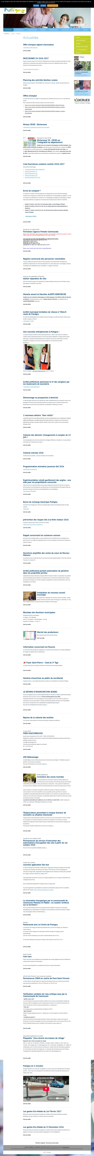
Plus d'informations (52, 5)
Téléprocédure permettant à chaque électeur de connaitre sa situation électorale (44, 813)
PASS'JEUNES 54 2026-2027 (36, 58)
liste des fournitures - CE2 (31, 175)
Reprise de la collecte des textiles (38, 717)
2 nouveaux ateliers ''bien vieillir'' (38, 415)
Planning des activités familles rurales (40, 80)
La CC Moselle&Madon (81, 49)
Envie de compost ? (31, 190)
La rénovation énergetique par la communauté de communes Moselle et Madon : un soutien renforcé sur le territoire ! (46, 902)
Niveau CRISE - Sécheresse (35, 124)
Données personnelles (52, 1143)
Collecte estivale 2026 (33, 452)
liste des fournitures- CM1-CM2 (32, 177)
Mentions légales (40, 1143)
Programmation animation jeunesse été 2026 (43, 466)
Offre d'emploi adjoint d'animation (38, 44)
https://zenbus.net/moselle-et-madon (43, 890)
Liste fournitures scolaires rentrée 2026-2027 (44, 164)
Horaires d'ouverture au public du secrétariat (43, 678)
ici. (53, 826)
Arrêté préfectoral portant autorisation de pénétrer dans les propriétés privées (46, 571)
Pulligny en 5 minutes (33, 1065)
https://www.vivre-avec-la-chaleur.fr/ (33, 524)
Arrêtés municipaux (80, 40)
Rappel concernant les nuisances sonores (41, 535)
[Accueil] (14, 13)
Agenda (78, 37)
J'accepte (36, 5)
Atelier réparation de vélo (34, 278)
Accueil (12, 33)
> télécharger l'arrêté (28, 321)
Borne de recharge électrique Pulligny (40, 502)
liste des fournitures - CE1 (31, 173)
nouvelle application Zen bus (36, 864)
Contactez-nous (65, 1147)
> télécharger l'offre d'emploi (30, 47)
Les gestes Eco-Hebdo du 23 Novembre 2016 (43, 1127)
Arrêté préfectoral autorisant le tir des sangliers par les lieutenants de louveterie (46, 382)
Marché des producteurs (47, 632)
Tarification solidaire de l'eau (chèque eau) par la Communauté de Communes (45, 995)
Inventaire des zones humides (50, 776)
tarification (26, 509)
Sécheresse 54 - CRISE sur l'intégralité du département (50, 141)
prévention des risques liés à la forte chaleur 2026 (46, 519)
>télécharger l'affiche (30, 216)
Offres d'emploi (30, 95)
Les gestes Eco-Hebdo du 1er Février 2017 (42, 1111)
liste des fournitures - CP (31, 171)
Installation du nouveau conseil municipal (51, 593)
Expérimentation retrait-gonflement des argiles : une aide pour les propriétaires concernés (47, 481)
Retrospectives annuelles (82, 46)
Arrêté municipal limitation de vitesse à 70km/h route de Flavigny (44, 313)
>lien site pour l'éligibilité (29, 491)
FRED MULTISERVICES (33, 733)
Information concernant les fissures (39, 647)
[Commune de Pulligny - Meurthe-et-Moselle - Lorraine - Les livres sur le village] (82, 89)
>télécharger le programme (30, 469)
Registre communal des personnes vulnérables (44, 258)
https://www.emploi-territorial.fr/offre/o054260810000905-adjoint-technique (44, 105)
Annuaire (78, 43)
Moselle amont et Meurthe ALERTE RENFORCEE (44, 294)
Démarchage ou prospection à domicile (40, 397)
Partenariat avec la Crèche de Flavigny (40, 924)
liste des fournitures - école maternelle (35, 169)
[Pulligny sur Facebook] (76, 60)
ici (31, 681)
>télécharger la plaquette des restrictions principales (36, 127)
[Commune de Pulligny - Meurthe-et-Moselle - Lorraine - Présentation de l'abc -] (82, 70)
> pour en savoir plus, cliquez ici (31, 69)
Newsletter (78, 52)
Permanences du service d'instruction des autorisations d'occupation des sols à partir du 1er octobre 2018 (45, 842)
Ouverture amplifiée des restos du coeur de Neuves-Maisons (46, 554)
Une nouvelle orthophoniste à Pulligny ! (41, 331)
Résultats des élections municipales (39, 612)
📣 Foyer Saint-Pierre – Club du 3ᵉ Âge (40, 662)
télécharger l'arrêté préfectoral (31, 387)
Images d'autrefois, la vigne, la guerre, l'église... (82, 93)
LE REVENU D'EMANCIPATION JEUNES (40, 691)
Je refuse (43, 5)
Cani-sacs (27, 956)
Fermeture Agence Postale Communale (40, 231)
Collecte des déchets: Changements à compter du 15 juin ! (47, 436)
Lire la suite (27, 50)
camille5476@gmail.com (38, 371)
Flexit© (49, 1152)
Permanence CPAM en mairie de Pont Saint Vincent (46, 978)
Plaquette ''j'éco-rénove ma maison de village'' (44, 1038)
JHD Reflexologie (30, 757)
